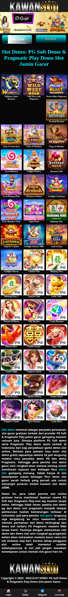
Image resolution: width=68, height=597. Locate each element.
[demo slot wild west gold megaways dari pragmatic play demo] (33, 84)
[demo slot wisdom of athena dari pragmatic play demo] (33, 184)
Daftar (17, 39)
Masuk (51, 38)
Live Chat (59, 594)
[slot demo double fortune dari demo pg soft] (33, 334)
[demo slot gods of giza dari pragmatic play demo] (56, 234)
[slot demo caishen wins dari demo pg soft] (33, 259)
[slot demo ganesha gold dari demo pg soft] (33, 284)
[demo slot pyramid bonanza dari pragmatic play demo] (56, 109)
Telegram (42, 594)
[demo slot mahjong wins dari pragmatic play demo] (56, 209)
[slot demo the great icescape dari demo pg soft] (56, 360)
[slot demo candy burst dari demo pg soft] (56, 409)
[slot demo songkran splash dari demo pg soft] (33, 360)
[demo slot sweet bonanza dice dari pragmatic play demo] (11, 184)
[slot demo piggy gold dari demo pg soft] (56, 334)
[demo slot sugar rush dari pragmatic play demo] (33, 209)
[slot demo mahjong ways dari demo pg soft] (56, 259)
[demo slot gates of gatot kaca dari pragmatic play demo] (11, 134)
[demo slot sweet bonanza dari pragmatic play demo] (11, 159)
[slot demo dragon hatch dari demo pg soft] (56, 385)
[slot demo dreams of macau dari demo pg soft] (11, 309)
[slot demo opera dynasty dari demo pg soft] (33, 409)
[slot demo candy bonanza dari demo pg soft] (56, 309)
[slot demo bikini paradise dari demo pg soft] (11, 385)
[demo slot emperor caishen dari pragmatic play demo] (11, 234)
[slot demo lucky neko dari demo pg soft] (56, 284)
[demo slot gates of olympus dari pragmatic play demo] (33, 134)
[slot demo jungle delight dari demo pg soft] (11, 360)
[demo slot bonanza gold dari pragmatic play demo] (56, 159)
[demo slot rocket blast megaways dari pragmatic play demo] (56, 84)
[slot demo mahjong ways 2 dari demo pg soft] (11, 284)
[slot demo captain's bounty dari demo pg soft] (33, 385)
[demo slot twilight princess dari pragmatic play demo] (33, 159)
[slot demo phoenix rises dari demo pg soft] (11, 334)
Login (8, 594)
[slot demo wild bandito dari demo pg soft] (33, 309)
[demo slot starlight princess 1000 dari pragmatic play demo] (33, 234)
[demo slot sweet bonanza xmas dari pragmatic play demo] (11, 209)
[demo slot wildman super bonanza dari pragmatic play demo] (11, 84)
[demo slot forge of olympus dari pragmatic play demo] (56, 134)
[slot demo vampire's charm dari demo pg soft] (11, 409)
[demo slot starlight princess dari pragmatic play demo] (11, 259)
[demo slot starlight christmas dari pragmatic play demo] (56, 184)
